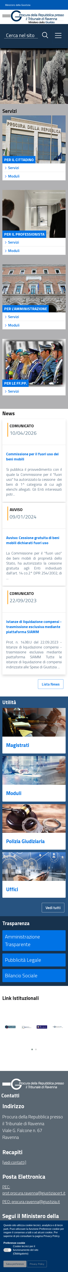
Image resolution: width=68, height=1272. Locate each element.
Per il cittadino (19, 160)
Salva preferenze (15, 1264)
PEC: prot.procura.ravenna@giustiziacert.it (33, 1190)
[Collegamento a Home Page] (33, 16)
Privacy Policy (37, 1264)
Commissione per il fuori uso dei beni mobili (32, 456)
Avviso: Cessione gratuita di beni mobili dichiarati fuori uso (32, 540)
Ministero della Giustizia (17, 5)
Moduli (13, 793)
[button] (32, 1049)
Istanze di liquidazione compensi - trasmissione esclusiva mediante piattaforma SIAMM (34, 627)
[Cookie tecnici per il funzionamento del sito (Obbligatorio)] (7, 1250)
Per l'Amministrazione (25, 309)
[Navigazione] (58, 35)
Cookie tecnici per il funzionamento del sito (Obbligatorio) (25, 1250)
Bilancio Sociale (21, 975)
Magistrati (17, 745)
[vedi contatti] (14, 1162)
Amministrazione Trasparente (22, 940)
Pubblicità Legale (23, 960)
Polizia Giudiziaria (25, 841)
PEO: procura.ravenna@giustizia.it (31, 1201)
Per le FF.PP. (15, 383)
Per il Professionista (24, 234)
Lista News (51, 684)
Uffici (12, 889)
